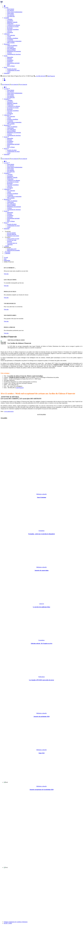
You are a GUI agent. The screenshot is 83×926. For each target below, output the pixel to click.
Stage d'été (41, 753)
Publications (41, 676)
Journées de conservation (41, 570)
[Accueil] (4, 6)
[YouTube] (4, 80)
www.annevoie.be (9, 411)
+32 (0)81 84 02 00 (41, 76)
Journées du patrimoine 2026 (42, 716)
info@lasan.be (51, 76)
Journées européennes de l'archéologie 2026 (41, 789)
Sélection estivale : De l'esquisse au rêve (41, 643)
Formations (41, 530)
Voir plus (6, 273)
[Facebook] (4, 78)
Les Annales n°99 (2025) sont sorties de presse (41, 680)
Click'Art (41, 603)
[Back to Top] (1, 1)
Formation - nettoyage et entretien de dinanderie (41, 534)
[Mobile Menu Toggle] (1, 3)
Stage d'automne (41, 497)
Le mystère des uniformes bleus (41, 607)
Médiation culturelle (41, 494)
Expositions (41, 640)
